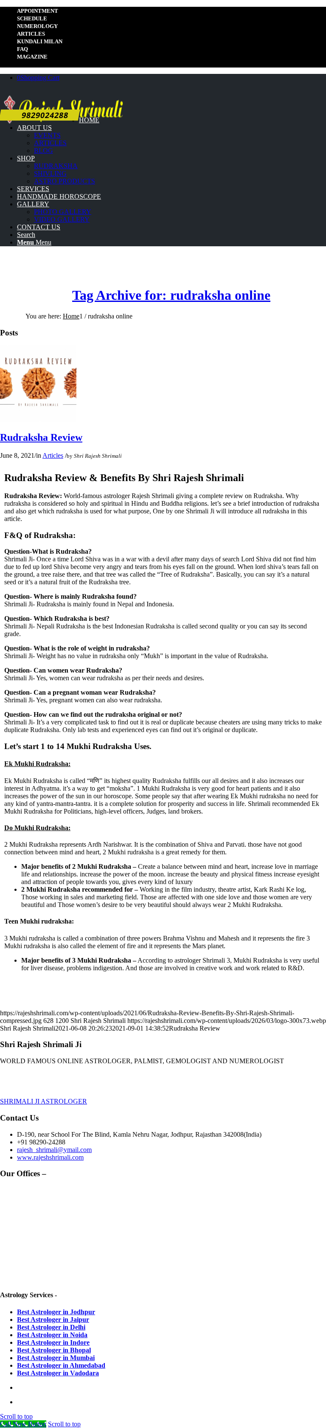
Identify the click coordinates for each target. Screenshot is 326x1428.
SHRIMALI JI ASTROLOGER (43, 1101)
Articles (31, 34)
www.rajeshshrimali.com (50, 1157)
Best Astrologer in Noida (52, 1334)
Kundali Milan (39, 41)
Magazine (32, 57)
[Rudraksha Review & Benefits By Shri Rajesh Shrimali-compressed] (38, 419)
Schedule (32, 18)
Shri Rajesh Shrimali (98, 456)
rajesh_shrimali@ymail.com (54, 1149)
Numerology (37, 26)
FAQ (22, 49)
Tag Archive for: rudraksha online (171, 295)
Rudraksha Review (41, 437)
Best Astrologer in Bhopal (54, 1350)
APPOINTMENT (37, 11)
